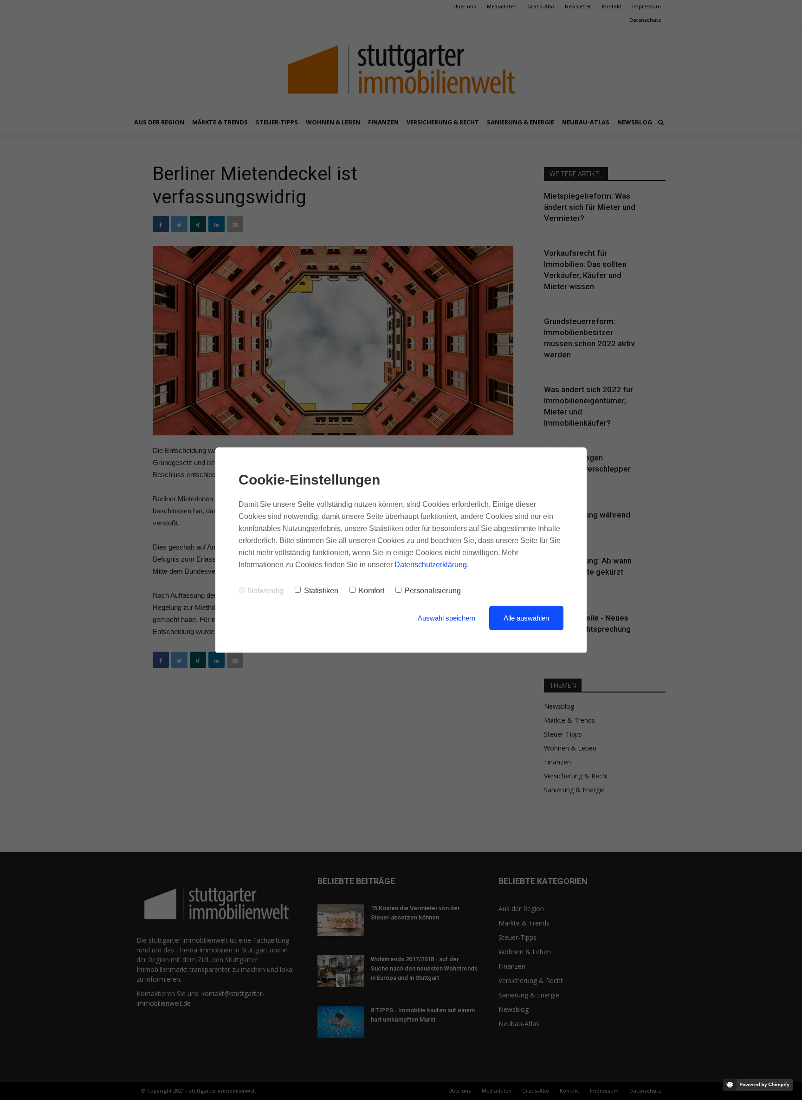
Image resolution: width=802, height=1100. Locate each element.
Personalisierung (433, 591)
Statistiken (321, 591)
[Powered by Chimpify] (758, 1085)
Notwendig (266, 591)
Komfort (371, 591)
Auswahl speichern (446, 618)
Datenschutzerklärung (431, 565)
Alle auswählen (526, 618)
